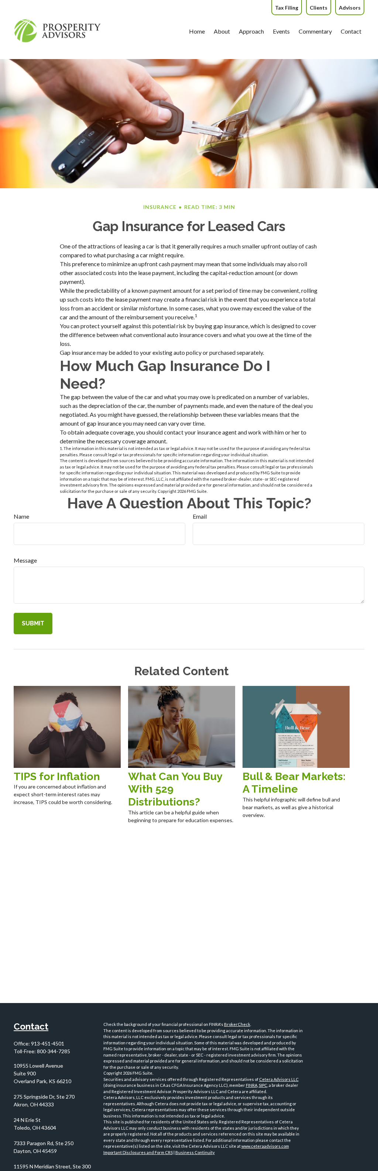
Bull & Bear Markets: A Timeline (294, 783)
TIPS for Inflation (57, 776)
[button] (197, 31)
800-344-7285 (53, 1051)
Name (21, 516)
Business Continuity (195, 1152)
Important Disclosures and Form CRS (138, 1152)
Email (200, 516)
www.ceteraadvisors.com (265, 1146)
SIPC (263, 1085)
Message (25, 560)
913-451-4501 (47, 1043)
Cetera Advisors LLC (279, 1079)
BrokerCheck (237, 1024)
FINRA (251, 1085)
